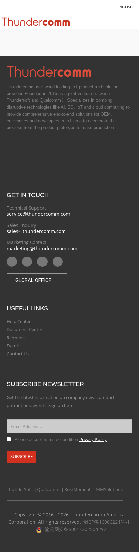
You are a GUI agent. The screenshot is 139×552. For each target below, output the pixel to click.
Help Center (19, 321)
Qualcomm (48, 489)
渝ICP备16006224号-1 (106, 522)
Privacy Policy (93, 439)
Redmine (16, 338)
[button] (37, 280)
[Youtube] (12, 262)
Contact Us (18, 354)
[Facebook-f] (42, 262)
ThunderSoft (19, 489)
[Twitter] (58, 262)
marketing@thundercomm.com (42, 248)
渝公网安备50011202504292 (75, 529)
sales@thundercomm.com (36, 231)
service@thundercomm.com (38, 214)
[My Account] (103, 7)
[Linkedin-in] (27, 262)
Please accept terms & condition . (61, 439)
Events (13, 346)
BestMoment (77, 489)
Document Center (25, 329)
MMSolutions (109, 489)
